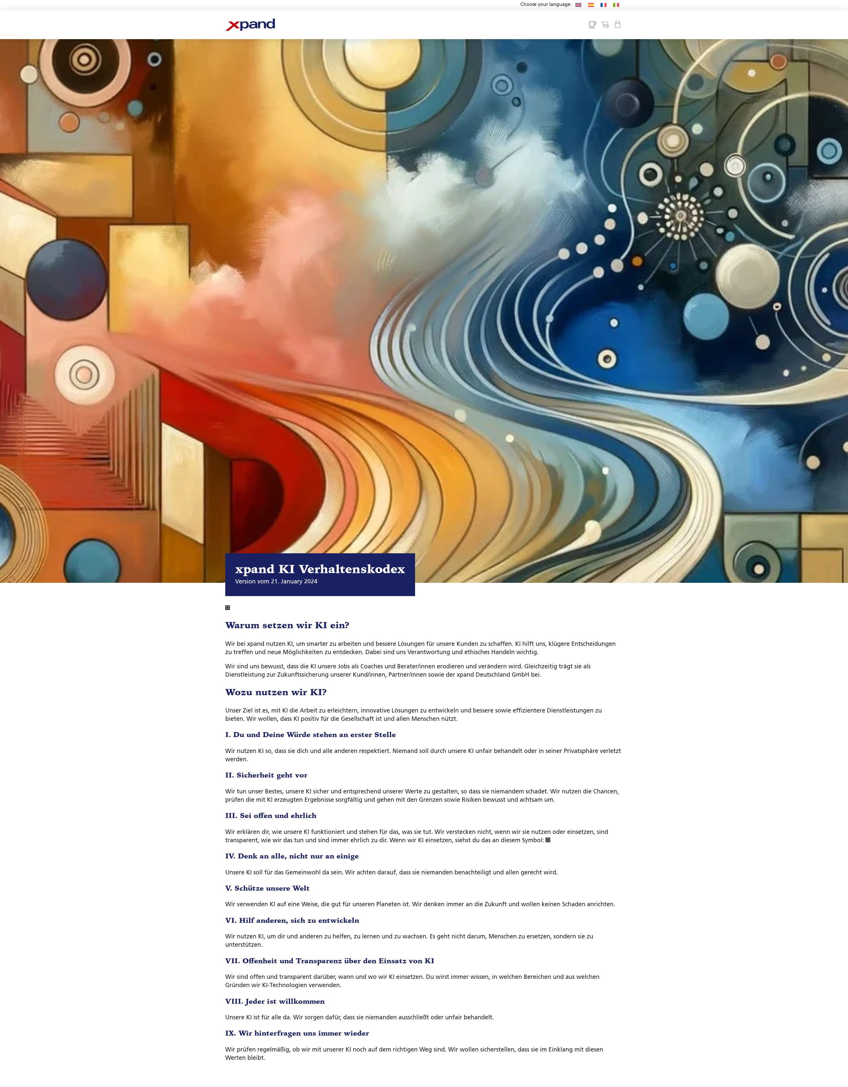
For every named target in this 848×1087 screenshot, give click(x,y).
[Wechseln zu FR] (603, 5)
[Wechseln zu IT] (616, 5)
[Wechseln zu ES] (591, 5)
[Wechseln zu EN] (578, 5)
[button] (618, 25)
